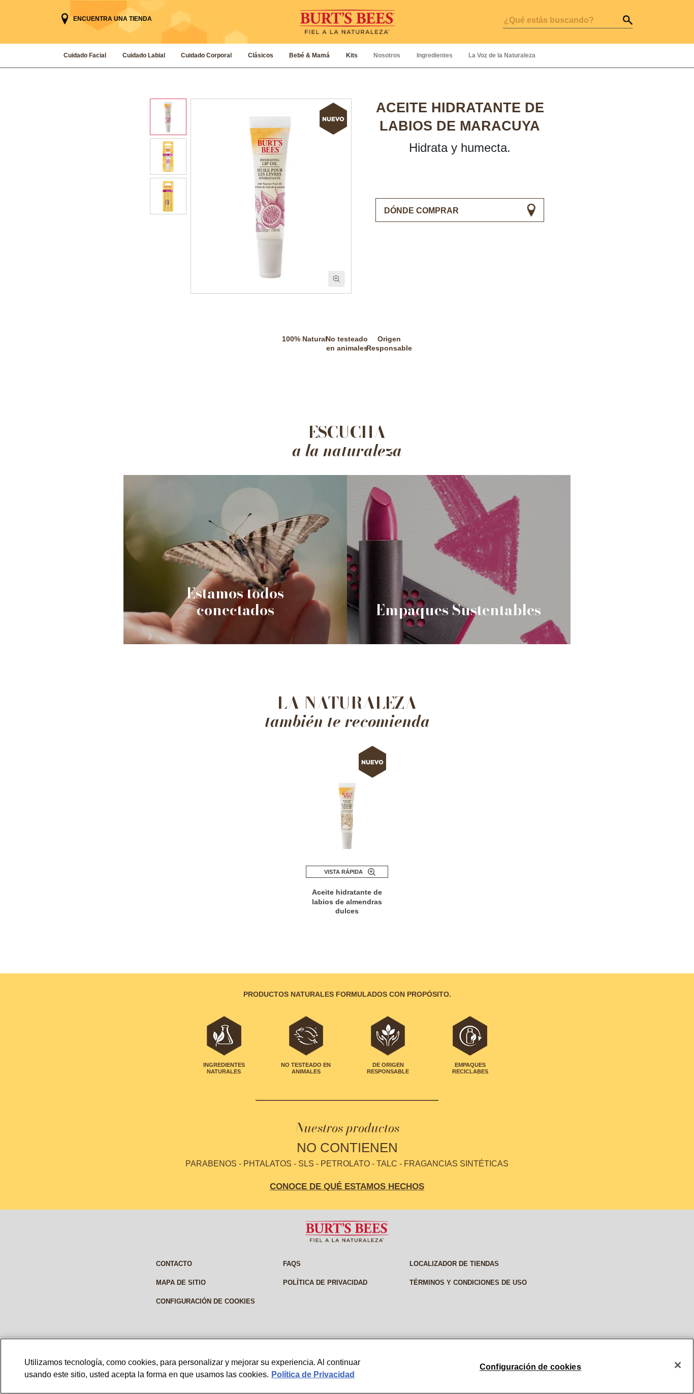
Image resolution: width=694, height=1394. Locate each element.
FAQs (292, 1264)
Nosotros (386, 55)
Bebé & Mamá (309, 55)
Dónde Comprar (421, 210)
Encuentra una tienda (112, 18)
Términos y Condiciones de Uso (468, 1282)
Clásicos (260, 55)
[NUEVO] (347, 801)
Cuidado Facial (85, 55)
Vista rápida (343, 872)
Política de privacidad (325, 1282)
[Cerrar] (678, 1365)
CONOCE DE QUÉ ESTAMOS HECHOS (347, 1186)
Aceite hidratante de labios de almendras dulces (347, 901)
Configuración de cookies (205, 1301)
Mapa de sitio (181, 1282)
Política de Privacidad (313, 1374)
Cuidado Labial (143, 55)
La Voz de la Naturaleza (501, 55)
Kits (352, 55)
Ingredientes (435, 55)
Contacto (174, 1264)
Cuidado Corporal (206, 55)
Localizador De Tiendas (454, 1264)
